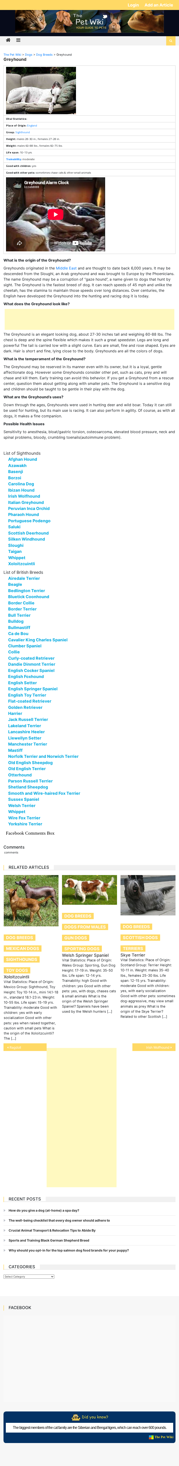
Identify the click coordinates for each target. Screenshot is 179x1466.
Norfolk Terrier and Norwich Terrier (43, 756)
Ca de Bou (18, 633)
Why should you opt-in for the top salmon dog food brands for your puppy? (69, 1250)
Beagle (15, 584)
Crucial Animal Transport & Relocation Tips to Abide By (52, 1230)
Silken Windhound (26, 539)
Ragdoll (15, 1047)
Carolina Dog (21, 483)
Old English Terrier (27, 768)
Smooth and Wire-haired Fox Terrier (44, 793)
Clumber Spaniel (24, 645)
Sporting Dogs (82, 948)
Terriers (133, 948)
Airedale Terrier (24, 578)
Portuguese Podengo (29, 520)
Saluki (14, 526)
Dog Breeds (19, 937)
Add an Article (159, 5)
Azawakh (17, 465)
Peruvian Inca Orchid (29, 508)
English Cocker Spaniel (31, 670)
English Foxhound (26, 676)
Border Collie (21, 602)
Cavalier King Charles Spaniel (38, 639)
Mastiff (15, 750)
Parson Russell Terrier (30, 780)
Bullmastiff (19, 627)
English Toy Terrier (27, 695)
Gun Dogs (75, 937)
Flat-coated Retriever (29, 701)
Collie (14, 651)
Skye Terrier (132, 955)
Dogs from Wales (85, 926)
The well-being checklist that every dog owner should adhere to (59, 1220)
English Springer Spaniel (33, 688)
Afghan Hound (22, 459)
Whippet (16, 557)
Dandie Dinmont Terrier (31, 664)
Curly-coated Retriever (31, 658)
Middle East (66, 268)
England (32, 125)
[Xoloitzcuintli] (31, 900)
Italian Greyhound (26, 502)
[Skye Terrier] (148, 895)
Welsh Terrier (21, 805)
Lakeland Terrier (24, 725)
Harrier (15, 713)
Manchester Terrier (27, 744)
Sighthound (22, 132)
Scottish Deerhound (28, 533)
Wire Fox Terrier (24, 817)
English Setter (22, 682)
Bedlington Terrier (26, 590)
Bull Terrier (19, 615)
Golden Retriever (25, 707)
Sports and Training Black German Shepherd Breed (49, 1240)
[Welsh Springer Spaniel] (89, 890)
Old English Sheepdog (30, 762)
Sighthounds (21, 959)
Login (134, 5)
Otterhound (20, 774)
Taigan (15, 551)
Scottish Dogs (140, 937)
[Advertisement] (89, 319)
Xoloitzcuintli (21, 563)
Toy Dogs (17, 970)
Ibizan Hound (21, 490)
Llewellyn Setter (24, 738)
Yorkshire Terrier (25, 823)
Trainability (13, 159)
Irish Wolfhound (24, 496)
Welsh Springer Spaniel (85, 955)
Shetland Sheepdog (28, 787)
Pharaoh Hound (23, 514)
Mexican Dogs (22, 948)
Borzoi (14, 477)
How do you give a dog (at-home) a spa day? (44, 1210)
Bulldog (16, 621)
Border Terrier (22, 609)
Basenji (15, 471)
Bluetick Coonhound (28, 596)
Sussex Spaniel (23, 799)
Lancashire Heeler (26, 731)
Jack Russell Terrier (28, 719)
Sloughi (16, 545)
